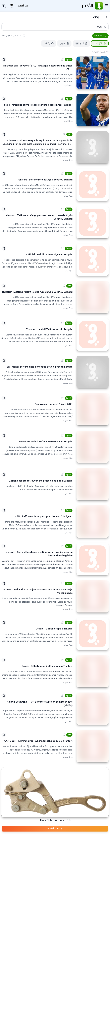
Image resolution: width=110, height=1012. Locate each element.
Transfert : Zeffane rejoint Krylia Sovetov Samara (44, 179)
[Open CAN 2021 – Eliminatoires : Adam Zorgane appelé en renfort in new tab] (64, 734)
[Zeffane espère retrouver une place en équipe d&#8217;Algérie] (92, 484)
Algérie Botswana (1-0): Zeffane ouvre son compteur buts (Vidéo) (39, 703)
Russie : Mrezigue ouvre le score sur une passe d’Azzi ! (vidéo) (37, 104)
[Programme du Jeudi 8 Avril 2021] (92, 409)
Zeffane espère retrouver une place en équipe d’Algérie (40, 480)
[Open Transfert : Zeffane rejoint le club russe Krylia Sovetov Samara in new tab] (64, 285)
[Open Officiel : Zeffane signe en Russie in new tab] (62, 622)
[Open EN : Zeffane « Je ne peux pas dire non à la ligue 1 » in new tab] (62, 510)
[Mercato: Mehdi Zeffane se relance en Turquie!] (92, 447)
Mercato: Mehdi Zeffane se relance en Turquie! (45, 441)
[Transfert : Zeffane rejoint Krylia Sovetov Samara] (92, 185)
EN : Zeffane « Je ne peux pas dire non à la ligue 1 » (43, 516)
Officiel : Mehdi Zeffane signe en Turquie (49, 254)
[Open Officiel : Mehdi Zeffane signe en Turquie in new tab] (62, 248)
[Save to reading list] (3, 59)
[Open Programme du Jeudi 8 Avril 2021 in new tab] (62, 398)
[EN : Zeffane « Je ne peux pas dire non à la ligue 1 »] (92, 521)
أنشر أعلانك (53, 828)
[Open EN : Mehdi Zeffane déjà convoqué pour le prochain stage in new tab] (62, 360)
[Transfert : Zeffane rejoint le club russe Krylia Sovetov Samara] (92, 297)
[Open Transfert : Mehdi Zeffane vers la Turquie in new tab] (62, 323)
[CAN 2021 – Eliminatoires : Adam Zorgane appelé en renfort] (92, 746)
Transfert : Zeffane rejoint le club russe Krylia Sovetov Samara (37, 291)
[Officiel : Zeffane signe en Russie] (92, 634)
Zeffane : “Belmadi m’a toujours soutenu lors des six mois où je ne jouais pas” (37, 591)
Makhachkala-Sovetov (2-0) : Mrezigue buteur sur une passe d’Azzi (37, 67)
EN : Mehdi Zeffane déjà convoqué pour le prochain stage (39, 366)
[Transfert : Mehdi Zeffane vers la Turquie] (92, 334)
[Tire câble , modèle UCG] (55, 792)
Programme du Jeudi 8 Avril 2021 (53, 404)
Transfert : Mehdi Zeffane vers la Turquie (49, 329)
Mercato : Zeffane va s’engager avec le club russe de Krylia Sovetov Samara (39, 217)
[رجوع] (106, 17)
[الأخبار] (99, 6)
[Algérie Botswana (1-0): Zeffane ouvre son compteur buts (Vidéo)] (92, 709)
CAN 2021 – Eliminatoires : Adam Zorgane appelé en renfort (38, 740)
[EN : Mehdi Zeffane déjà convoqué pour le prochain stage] (92, 372)
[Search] (105, 26)
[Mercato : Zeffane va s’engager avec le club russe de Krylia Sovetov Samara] (92, 222)
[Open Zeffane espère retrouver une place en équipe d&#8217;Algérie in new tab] (62, 474)
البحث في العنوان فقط (11, 36)
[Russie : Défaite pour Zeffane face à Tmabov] (92, 671)
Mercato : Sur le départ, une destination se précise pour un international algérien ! (38, 554)
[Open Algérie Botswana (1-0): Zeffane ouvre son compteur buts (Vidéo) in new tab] (62, 695)
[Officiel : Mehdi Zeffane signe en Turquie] (92, 260)
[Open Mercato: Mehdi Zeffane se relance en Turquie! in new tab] (62, 435)
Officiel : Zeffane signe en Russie (54, 628)
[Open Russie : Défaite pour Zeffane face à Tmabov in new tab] (62, 660)
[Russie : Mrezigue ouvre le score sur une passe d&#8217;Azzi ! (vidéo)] (92, 110)
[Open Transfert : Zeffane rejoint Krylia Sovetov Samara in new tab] (62, 173)
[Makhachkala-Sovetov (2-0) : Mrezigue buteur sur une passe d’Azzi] (92, 72)
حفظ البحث (99, 36)
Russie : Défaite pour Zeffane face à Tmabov (47, 666)
